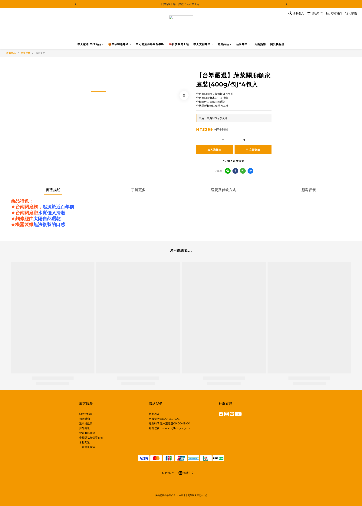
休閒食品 (40, 53)
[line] (228, 171)
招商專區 (154, 414)
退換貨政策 (85, 423)
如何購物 (84, 418)
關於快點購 (277, 44)
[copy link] (250, 171)
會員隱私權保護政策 (91, 437)
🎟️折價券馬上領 (179, 44)
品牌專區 (241, 44)
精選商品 (223, 44)
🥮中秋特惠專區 (118, 44)
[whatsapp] (243, 171)
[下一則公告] (286, 4)
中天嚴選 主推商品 (89, 44)
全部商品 (11, 53)
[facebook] (235, 171)
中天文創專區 (201, 44)
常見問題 (84, 442)
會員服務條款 (87, 433)
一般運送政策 (87, 447)
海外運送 (84, 428)
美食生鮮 (26, 53)
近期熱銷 (260, 44)
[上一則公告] (75, 4)
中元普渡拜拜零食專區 (150, 44)
